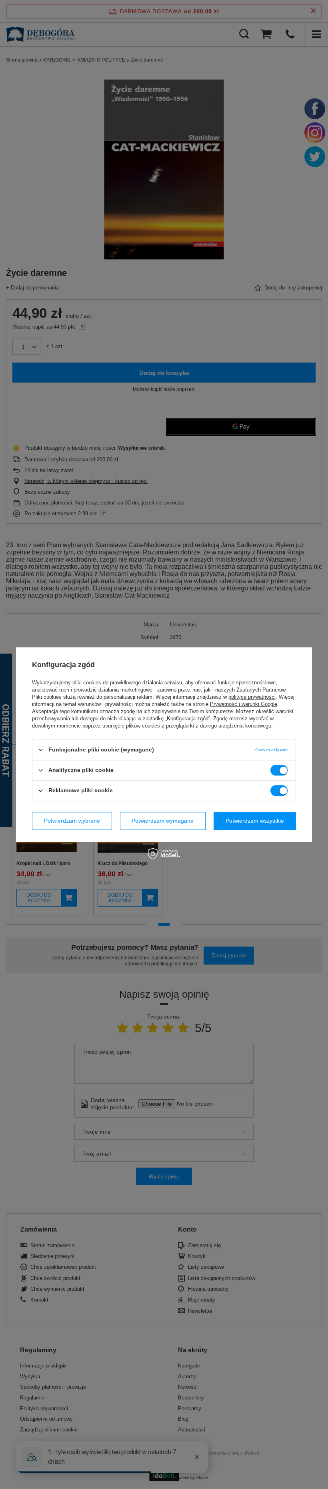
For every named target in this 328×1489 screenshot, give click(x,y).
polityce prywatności (252, 697)
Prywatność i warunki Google (243, 704)
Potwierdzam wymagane (163, 820)
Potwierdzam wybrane (72, 820)
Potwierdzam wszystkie (255, 820)
